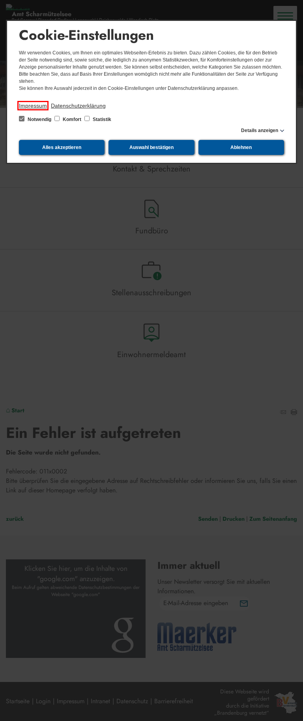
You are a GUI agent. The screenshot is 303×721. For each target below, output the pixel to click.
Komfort (72, 119)
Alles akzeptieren (61, 147)
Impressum (33, 105)
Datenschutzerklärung (78, 105)
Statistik (101, 119)
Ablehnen (241, 147)
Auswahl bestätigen (151, 147)
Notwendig (39, 119)
